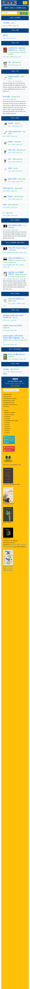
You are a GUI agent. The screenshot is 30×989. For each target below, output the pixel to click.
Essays (8, 418)
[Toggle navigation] (25, 2)
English (6, 410)
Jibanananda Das (9, 402)
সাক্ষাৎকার (6, 406)
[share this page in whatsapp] (24, 13)
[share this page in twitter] (21, 13)
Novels (8, 431)
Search (7, 442)
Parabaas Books (9, 447)
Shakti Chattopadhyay (10, 404)
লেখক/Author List (9, 437)
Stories (8, 422)
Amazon (13, 545)
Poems (8, 425)
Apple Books (10, 547)
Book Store (8, 450)
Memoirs (8, 416)
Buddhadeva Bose (9, 400)
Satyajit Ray (7, 396)
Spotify (18, 545)
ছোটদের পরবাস (8, 394)
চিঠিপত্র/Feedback (9, 440)
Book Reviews (10, 414)
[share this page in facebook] (27, 13)
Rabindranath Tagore (10, 398)
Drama (8, 433)
